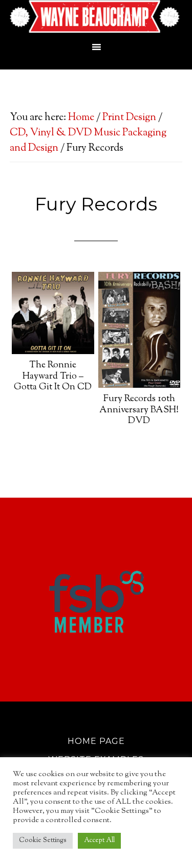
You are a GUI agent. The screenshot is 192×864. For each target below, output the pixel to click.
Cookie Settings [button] (43, 840)
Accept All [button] (99, 840)
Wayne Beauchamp (96, 18)
